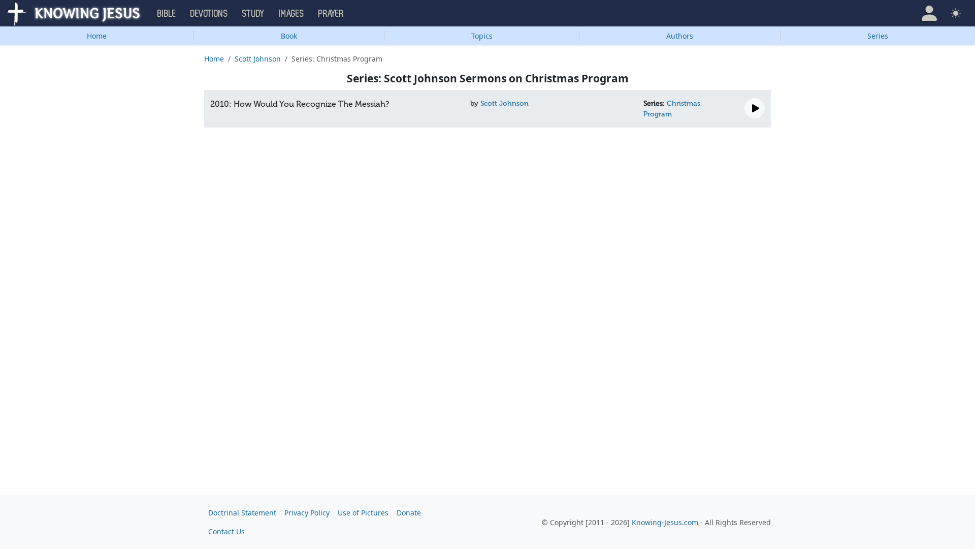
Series (877, 36)
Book (289, 36)
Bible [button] (166, 13)
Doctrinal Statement (242, 512)
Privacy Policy (307, 512)
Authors (679, 36)
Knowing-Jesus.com (665, 522)
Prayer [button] (331, 13)
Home (97, 36)
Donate (409, 512)
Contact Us (226, 531)
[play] (754, 108)
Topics (482, 36)
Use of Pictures (363, 512)
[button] (929, 13)
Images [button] (291, 13)
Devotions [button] (209, 13)
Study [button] (253, 13)
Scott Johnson (258, 59)
